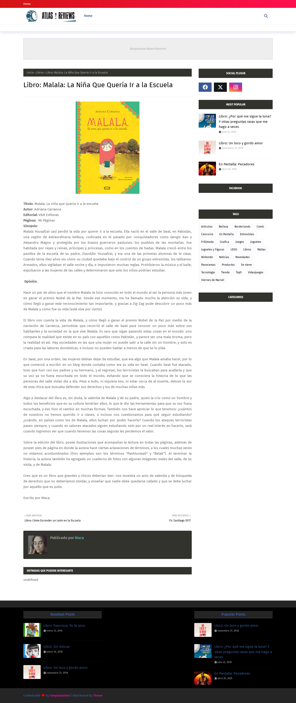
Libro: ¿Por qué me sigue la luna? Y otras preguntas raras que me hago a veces (245, 121)
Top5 (239, 272)
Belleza (223, 226)
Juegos (239, 242)
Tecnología (208, 272)
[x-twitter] (220, 87)
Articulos (207, 226)
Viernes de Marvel (212, 280)
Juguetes (255, 242)
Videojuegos (255, 272)
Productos (228, 264)
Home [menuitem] (88, 16)
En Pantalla (226, 234)
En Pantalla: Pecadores (236, 164)
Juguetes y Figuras (212, 249)
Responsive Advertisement (148, 48)
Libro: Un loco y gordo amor (241, 143)
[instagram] (235, 87)
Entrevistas (247, 234)
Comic (260, 226)
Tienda (225, 272)
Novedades (242, 257)
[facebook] (205, 87)
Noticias (224, 257)
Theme (97, 695)
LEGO (234, 249)
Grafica (224, 242)
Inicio (30, 72)
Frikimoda (207, 242)
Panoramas (208, 264)
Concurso (207, 234)
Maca (79, 538)
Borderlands (242, 226)
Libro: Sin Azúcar (56, 646)
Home (27, 4)
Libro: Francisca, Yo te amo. (64, 625)
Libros (40, 72)
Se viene (246, 264)
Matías (261, 249)
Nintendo (207, 257)
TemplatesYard (60, 695)
